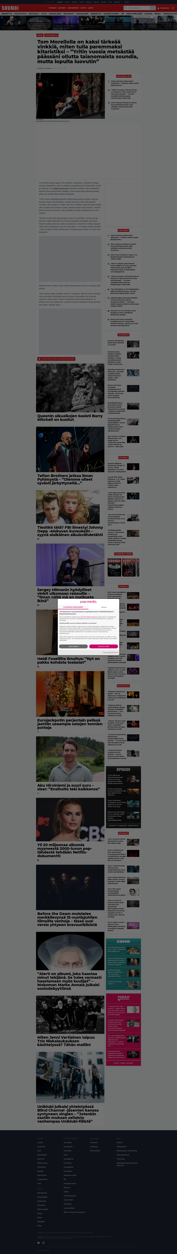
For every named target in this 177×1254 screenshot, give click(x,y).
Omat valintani (73, 646)
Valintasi (104, 607)
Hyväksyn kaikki (103, 646)
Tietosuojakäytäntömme (110, 652)
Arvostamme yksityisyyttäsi (73, 607)
